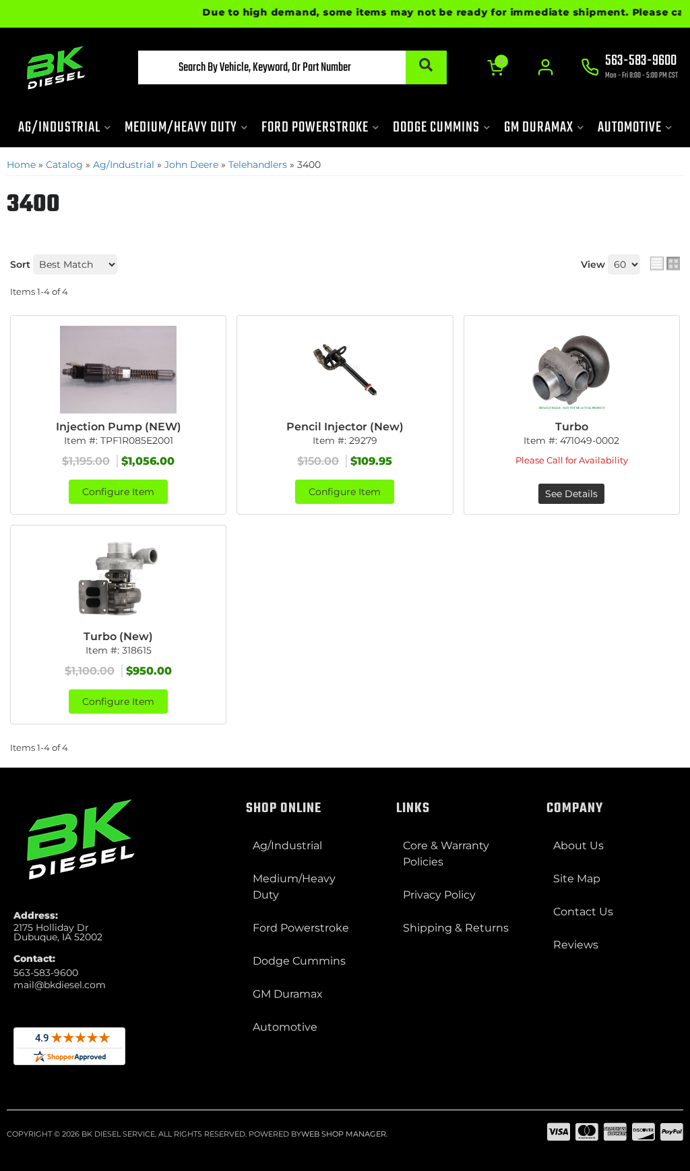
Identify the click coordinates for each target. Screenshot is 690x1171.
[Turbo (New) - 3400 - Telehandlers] (118, 579)
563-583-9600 (45, 973)
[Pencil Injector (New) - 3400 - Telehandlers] (344, 369)
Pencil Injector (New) (345, 426)
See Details (571, 494)
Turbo (571, 426)
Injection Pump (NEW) (118, 426)
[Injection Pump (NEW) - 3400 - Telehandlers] (118, 369)
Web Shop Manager (343, 1134)
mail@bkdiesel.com (59, 985)
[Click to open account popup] (545, 67)
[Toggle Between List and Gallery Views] (665, 263)
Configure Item (118, 492)
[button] (292, 67)
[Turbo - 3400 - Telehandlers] (571, 369)
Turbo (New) (118, 636)
